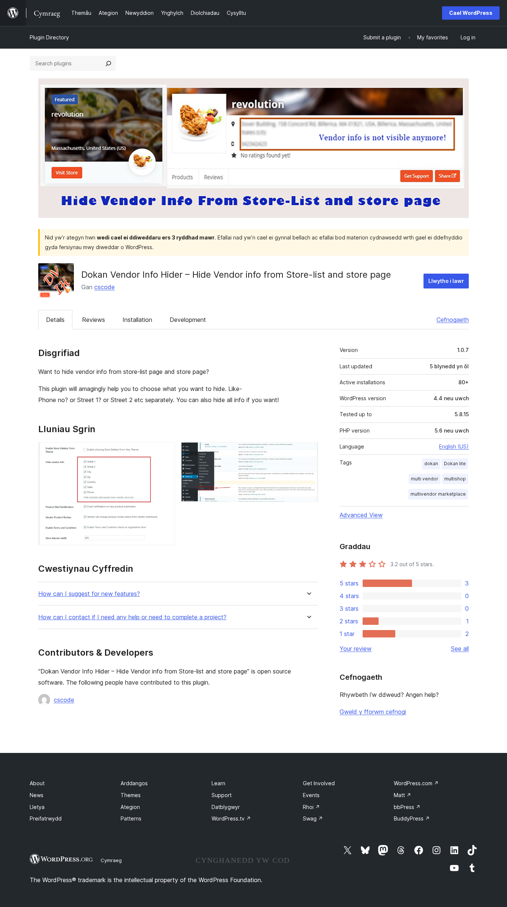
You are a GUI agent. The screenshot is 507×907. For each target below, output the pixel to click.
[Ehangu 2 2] (308, 452)
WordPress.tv (231, 818)
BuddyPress (412, 818)
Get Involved (319, 783)
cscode (104, 287)
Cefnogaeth (452, 319)
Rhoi (311, 807)
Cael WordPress (471, 13)
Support (222, 795)
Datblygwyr (226, 807)
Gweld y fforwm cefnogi (373, 711)
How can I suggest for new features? (89, 593)
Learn (218, 783)
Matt (402, 795)
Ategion (130, 807)
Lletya (37, 807)
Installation (137, 319)
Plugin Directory (49, 37)
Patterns (131, 818)
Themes (131, 795)
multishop (455, 479)
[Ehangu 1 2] (165, 452)
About (37, 783)
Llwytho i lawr (446, 281)
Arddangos (134, 783)
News (36, 795)
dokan (431, 463)
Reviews (93, 319)
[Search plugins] (108, 63)
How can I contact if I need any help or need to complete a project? (132, 617)
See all (460, 648)
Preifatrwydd (46, 818)
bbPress (407, 807)
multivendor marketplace (438, 494)
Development (188, 319)
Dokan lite (455, 463)
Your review (356, 648)
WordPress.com (416, 783)
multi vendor (424, 479)
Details (55, 319)
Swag (313, 818)
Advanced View (361, 515)
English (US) (454, 446)
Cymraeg (111, 860)
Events (311, 795)
